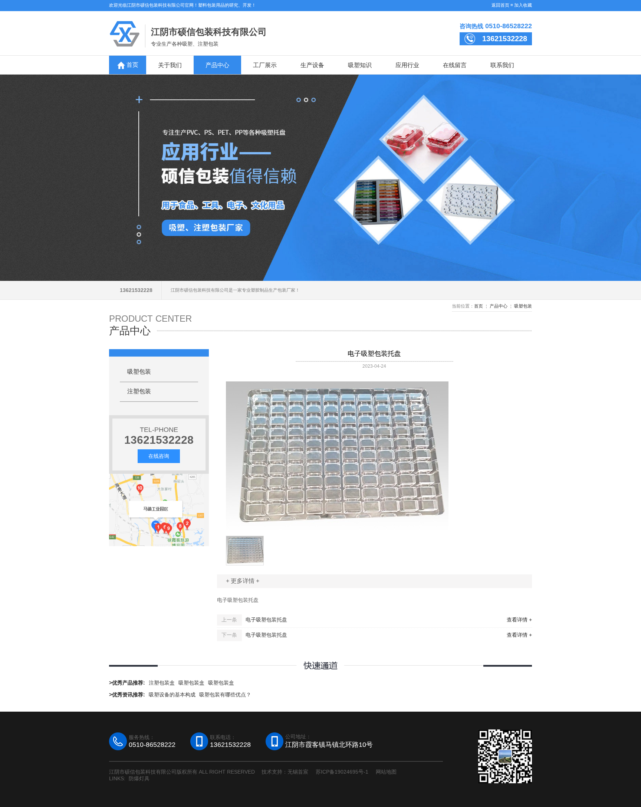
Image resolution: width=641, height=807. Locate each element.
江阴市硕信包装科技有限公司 (209, 32)
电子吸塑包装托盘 (266, 620)
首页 (131, 65)
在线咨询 (158, 456)
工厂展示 (265, 65)
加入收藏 (523, 5)
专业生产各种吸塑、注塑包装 (184, 44)
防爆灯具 (139, 778)
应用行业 (407, 65)
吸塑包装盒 (191, 683)
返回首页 (500, 5)
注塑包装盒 (162, 683)
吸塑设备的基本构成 (172, 695)
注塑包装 (139, 391)
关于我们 (170, 65)
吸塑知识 (360, 65)
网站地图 (386, 772)
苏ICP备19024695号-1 (342, 772)
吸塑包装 (523, 306)
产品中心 (217, 65)
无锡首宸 (297, 772)
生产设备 (312, 65)
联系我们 (502, 65)
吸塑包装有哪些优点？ (225, 695)
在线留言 (455, 65)
